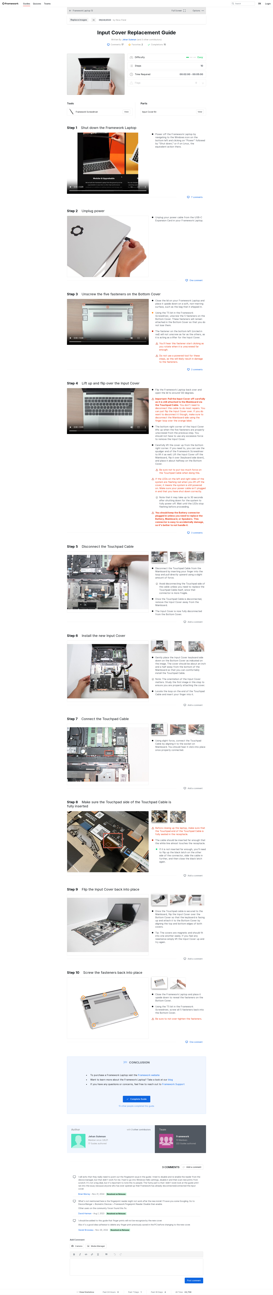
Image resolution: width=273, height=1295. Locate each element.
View (126, 112)
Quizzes (37, 3)
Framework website (149, 1075)
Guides (26, 3)
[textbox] (136, 1267)
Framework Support (173, 1084)
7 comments (197, 197)
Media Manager (97, 1246)
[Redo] (121, 1254)
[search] (233, 3)
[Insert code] (86, 1254)
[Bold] (74, 1254)
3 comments (197, 533)
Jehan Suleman (129, 39)
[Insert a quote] (106, 1254)
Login (268, 3)
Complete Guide (138, 1099)
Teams (47, 3)
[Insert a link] (92, 1254)
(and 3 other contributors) (149, 39)
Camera (78, 1246)
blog (170, 1079)
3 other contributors (141, 1129)
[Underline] (98, 1254)
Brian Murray (84, 1194)
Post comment (194, 1280)
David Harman (84, 1213)
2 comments (197, 369)
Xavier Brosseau (85, 1230)
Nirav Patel (121, 20)
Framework (182, 1136)
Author (75, 1129)
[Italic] (80, 1254)
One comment (196, 280)
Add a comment (195, 622)
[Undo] (115, 1254)
